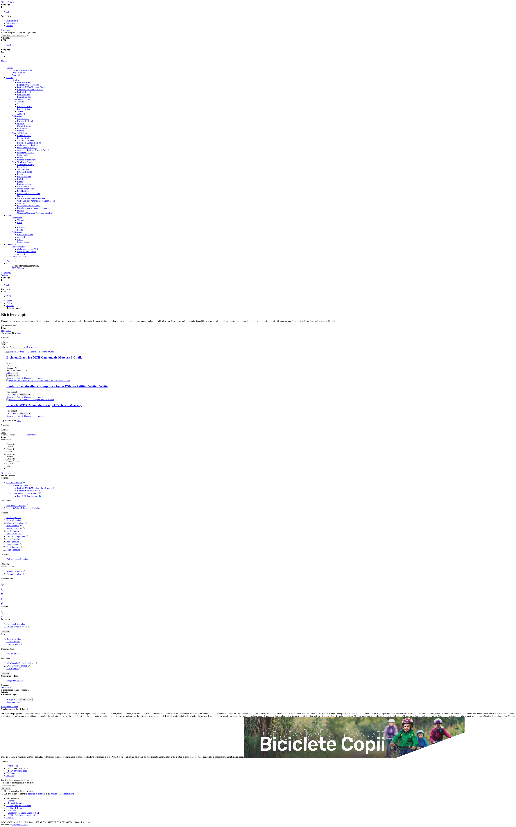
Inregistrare (11, 23)
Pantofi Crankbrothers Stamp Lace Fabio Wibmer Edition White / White (57, 386)
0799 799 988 (18, 268)
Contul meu (6, 273)
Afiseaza (4, 347)
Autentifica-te (12, 21)
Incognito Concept (20, 825)
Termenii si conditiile (37, 794)
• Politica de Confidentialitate (18, 805)
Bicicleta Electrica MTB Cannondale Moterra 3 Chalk (44, 357)
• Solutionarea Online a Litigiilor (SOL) (23, 813)
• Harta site (11, 810)
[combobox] (13, 35)
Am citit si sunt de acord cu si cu (39, 794)
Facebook (10, 773)
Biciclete (10, 305)
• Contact (10, 801)
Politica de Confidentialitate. (62, 794)
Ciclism (9, 303)
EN (7, 11)
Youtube (10, 775)
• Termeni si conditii (15, 803)
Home (9, 301)
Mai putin (5, 564)
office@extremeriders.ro (16, 771)
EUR (8, 45)
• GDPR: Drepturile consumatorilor (21, 815)
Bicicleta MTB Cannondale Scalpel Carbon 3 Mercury (44, 405)
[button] (15, 378)
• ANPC (10, 818)
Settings (4, 275)
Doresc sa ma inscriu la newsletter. (18, 791)
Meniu (4, 61)
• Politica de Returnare (16, 808)
